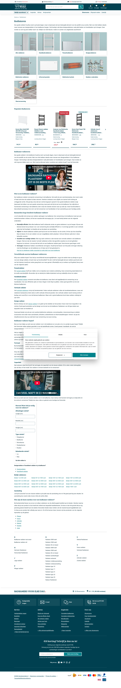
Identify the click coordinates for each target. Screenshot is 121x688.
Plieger (19, 516)
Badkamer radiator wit (20, 542)
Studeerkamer (21, 445)
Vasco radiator (81, 547)
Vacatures (88, 619)
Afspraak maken (95, 12)
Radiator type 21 (50, 572)
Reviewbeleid (18, 629)
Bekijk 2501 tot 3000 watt (39, 481)
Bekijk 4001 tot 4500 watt (21, 484)
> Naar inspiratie (66, 630)
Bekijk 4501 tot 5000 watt (39, 484)
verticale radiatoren (22, 290)
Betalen (16, 619)
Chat (70, 602)
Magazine (64, 624)
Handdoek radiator (22, 471)
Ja (17, 454)
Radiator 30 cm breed (52, 545)
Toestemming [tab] (36, 334)
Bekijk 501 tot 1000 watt (39, 478)
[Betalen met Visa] (84, 675)
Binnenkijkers (65, 621)
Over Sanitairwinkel (90, 616)
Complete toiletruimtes (68, 616)
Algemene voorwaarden (37, 676)
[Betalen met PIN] (99, 675)
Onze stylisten (42, 624)
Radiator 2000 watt (51, 540)
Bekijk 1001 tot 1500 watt (56, 478)
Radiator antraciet (51, 558)
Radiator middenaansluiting (54, 561)
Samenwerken (89, 624)
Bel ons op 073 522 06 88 (98, 602)
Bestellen (17, 616)
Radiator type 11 (50, 569)
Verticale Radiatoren (83, 550)
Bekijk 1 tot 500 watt (20, 478)
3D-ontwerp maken (43, 619)
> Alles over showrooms (92, 630)
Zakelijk (103, 12)
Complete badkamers (67, 613)
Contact (87, 627)
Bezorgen (17, 621)
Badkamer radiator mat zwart (22, 540)
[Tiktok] (69, 662)
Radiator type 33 (50, 577)
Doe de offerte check (44, 616)
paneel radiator (21, 271)
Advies (39, 12)
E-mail (47, 602)
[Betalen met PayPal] (104, 675)
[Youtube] (61, 662)
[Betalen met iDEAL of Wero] (79, 675)
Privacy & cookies (51, 676)
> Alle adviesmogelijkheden (46, 630)
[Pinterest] (64, 662)
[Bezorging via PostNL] (74, 675)
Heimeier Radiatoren (20, 550)
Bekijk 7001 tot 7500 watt (56, 487)
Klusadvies (41, 627)
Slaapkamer (20, 437)
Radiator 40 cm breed (52, 553)
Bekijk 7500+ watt (71, 487)
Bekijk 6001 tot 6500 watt (21, 487)
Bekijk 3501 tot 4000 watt (73, 481)
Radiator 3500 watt (51, 550)
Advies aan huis (42, 621)
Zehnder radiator (82, 558)
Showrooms (85, 12)
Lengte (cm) (19, 414)
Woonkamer (20, 443)
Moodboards (65, 619)
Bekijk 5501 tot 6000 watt (73, 484)
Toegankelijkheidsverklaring (22, 678)
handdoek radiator (22, 280)
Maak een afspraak (43, 613)
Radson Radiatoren (51, 580)
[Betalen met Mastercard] (94, 675)
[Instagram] (67, 662)
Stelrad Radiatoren (82, 540)
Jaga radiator (18, 561)
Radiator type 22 (50, 575)
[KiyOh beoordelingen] (70, 675)
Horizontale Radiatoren (21, 553)
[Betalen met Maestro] (89, 675)
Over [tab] (85, 334)
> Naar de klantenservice (21, 632)
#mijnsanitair (47, 12)
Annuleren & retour (19, 624)
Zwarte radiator (81, 561)
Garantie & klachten (20, 627)
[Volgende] (105, 129)
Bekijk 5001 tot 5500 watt (56, 484)
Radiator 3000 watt (51, 548)
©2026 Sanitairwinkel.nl (21, 676)
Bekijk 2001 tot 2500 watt (21, 481)
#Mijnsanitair (65, 627)
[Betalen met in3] (104, 679)
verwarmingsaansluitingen (22, 359)
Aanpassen (59, 355)
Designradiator (21, 469)
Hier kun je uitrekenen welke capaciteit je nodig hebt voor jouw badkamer (38, 250)
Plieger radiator (18, 568)
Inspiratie (33, 12)
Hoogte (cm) (19, 428)
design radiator (32, 304)
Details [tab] (61, 334)
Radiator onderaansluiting (53, 564)
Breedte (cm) (19, 421)
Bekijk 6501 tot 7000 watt (39, 487)
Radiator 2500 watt (51, 542)
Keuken (19, 448)
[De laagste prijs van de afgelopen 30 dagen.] (61, 142)
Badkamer (20, 440)
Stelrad (19, 523)
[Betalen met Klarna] (99, 680)
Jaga (18, 528)
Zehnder (19, 521)
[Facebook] (59, 662)
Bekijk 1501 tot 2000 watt (73, 478)
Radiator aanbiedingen (52, 556)
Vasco (18, 519)
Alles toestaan (84, 355)
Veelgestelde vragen (26, 602)
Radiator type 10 (50, 566)
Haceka (19, 526)
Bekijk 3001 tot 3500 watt (56, 481)
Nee (18, 457)
